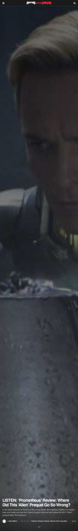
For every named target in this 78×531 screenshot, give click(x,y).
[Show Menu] (3, 3)
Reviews (46, 521)
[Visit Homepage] (39, 3)
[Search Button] (75, 3)
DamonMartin (13, 521)
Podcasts (40, 521)
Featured (34, 521)
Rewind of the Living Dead (58, 521)
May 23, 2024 (25, 521)
